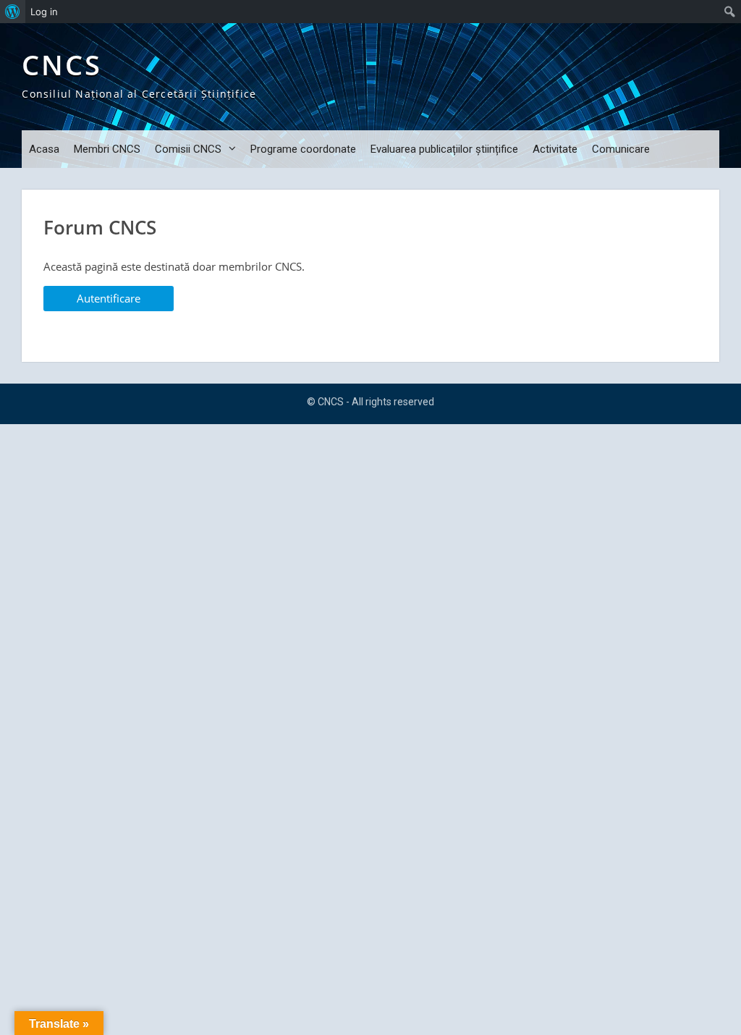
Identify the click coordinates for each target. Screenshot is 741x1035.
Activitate (555, 149)
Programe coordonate (303, 149)
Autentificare (108, 298)
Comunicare (621, 149)
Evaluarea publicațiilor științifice (444, 149)
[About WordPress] (12, 11)
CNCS (62, 64)
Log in (44, 11)
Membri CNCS (107, 149)
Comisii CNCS (188, 149)
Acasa (44, 149)
